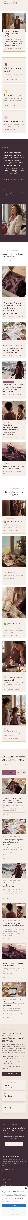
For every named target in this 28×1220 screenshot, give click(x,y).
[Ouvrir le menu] (2, 8)
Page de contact (14, 1143)
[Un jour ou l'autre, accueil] (10, 3)
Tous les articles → (8, 260)
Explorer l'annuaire (11, 1073)
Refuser (14, 1209)
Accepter (14, 1205)
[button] (25, 1188)
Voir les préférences (14, 1214)
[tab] (9, 772)
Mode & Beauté (6, 1179)
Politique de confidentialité (18, 1217)
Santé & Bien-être (6, 1185)
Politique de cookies (8, 1217)
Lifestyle (4, 1182)
